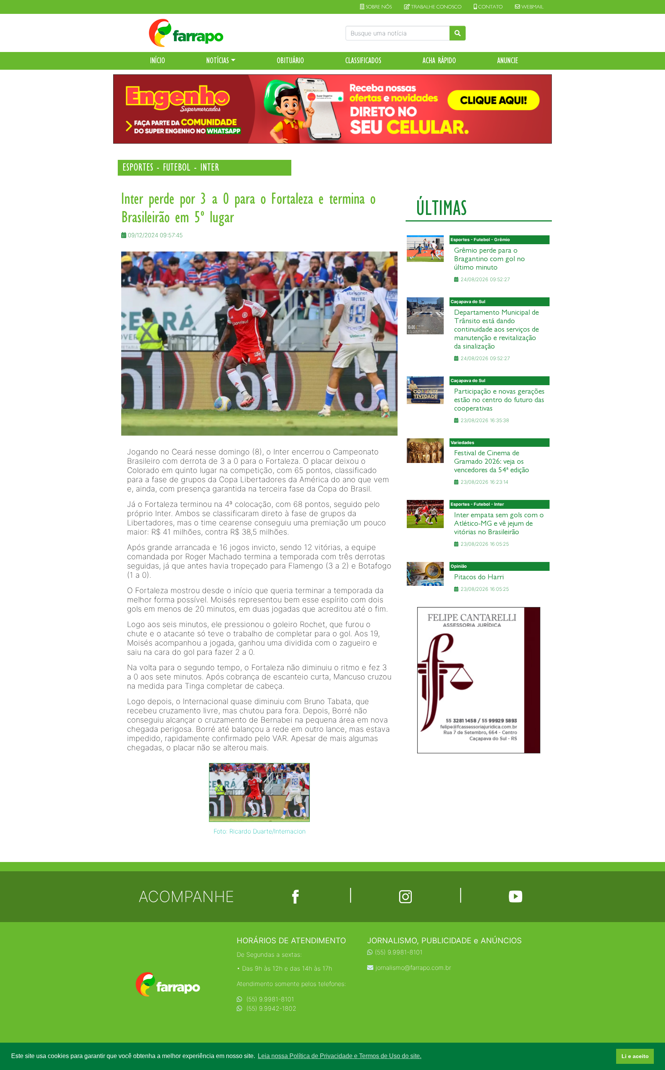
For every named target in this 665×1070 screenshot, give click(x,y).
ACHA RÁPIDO (439, 60)
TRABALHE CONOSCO (435, 7)
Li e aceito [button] (635, 1056)
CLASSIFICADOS (363, 60)
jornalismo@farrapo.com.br (413, 967)
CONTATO (490, 7)
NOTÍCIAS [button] (217, 60)
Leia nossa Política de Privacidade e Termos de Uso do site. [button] (339, 1056)
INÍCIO (157, 60)
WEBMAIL (531, 7)
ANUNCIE (507, 60)
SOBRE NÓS (378, 7)
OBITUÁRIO (290, 60)
